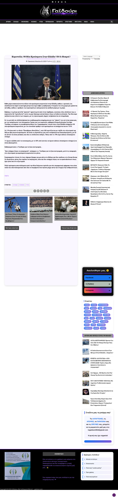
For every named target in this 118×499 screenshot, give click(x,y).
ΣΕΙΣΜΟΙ (103, 328)
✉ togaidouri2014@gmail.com (98, 441)
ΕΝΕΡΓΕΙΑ (95, 321)
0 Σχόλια (49, 61)
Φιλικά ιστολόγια (90, 459)
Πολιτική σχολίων (90, 476)
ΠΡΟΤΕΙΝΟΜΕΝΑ (103, 305)
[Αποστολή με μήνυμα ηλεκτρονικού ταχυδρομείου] (53, 61)
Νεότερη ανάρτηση (12, 228)
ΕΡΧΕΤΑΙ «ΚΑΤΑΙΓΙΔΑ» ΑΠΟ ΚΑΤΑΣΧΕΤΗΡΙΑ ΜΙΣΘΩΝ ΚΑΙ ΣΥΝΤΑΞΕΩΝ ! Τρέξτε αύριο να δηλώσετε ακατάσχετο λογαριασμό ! (101, 363)
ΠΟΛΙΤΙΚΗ (95, 311)
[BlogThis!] (54, 61)
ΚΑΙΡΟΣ (87, 324)
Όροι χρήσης (89, 472)
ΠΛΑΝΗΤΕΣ (99, 318)
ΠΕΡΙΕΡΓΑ (59, 21)
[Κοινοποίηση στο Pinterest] (60, 61)
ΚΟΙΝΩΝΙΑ (21, 185)
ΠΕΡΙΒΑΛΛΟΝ (50, 21)
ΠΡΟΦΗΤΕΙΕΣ (101, 324)
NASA (86, 21)
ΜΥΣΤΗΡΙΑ (78, 21)
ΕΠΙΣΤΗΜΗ (68, 21)
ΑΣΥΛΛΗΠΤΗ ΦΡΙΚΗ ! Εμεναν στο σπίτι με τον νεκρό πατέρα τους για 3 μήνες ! (102, 343)
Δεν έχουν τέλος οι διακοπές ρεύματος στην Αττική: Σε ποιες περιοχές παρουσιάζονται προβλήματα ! (16, 217)
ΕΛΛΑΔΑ (15, 21)
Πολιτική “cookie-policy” (93, 468)
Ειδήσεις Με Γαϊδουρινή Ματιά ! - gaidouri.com (27, 489)
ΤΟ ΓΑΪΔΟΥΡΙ (104, 321)
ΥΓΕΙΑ (41, 21)
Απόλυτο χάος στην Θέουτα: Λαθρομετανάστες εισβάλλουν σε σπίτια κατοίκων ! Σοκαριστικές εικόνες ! (40, 217)
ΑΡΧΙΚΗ (8, 21)
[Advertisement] (59, 39)
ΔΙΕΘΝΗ (96, 328)
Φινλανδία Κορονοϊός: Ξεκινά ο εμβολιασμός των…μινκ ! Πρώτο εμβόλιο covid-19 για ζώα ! (66, 216)
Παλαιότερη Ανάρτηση (69, 228)
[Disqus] (41, 260)
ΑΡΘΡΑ (93, 324)
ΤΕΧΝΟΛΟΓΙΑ (88, 328)
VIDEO (92, 21)
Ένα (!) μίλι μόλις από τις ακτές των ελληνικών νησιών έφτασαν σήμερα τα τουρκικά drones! (101, 158)
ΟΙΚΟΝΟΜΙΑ (24, 21)
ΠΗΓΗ (7, 176)
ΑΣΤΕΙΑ (92, 318)
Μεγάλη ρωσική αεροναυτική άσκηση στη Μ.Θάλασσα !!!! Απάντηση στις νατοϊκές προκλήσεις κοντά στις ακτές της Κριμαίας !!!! (102, 192)
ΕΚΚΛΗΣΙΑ (107, 318)
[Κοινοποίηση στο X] (56, 61)
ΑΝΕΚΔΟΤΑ (87, 321)
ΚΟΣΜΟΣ (34, 21)
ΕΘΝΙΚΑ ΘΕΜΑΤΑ (97, 315)
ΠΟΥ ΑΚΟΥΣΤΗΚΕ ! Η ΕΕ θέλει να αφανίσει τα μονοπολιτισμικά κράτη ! (102, 383)
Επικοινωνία (89, 463)
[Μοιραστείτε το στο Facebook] (58, 61)
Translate (97, 59)
